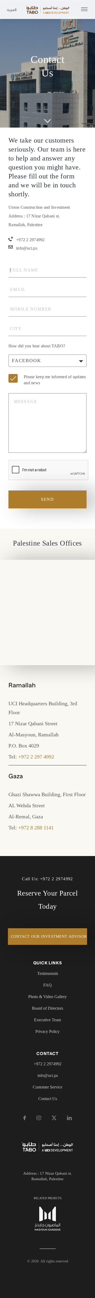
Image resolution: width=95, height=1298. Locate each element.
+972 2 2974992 (30, 239)
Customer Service (47, 1087)
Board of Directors (47, 1008)
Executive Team (47, 1020)
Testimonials (47, 973)
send (47, 499)
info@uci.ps (26, 248)
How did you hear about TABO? (36, 346)
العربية (10, 10)
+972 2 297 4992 (36, 757)
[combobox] (47, 360)
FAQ (47, 985)
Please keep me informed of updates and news (55, 380)
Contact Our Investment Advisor (49, 937)
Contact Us (47, 1098)
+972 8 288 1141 (36, 827)
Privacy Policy (47, 1031)
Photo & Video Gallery (47, 996)
